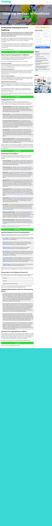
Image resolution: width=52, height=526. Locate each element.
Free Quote (17, 96)
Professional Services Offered (41, 58)
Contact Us (17, 52)
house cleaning (21, 168)
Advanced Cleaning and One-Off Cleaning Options (41, 61)
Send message (43, 47)
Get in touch (26, 16)
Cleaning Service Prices (39, 56)
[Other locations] (47, 2)
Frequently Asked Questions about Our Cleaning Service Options (42, 67)
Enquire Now (17, 229)
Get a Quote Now (17, 150)
